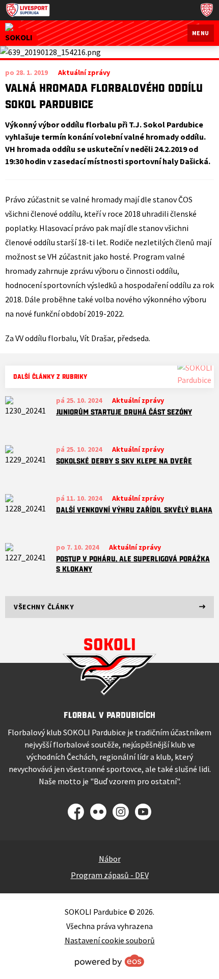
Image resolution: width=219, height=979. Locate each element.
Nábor (110, 859)
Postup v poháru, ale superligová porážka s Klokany (133, 564)
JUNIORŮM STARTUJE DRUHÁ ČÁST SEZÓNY (124, 412)
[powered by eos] (109, 961)
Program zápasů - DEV (110, 875)
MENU (200, 33)
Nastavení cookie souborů (110, 940)
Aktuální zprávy (138, 400)
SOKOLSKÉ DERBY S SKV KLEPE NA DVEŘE (124, 461)
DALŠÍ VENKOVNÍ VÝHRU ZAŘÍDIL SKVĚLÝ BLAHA (134, 510)
